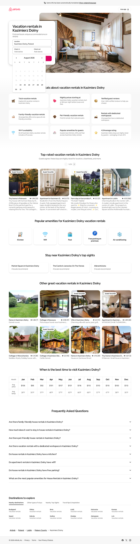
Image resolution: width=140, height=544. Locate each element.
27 (33, 85)
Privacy (27, 540)
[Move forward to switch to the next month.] (41, 58)
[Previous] (66, 164)
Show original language (87, 3)
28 (38, 85)
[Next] (74, 164)
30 (16, 89)
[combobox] (32, 44)
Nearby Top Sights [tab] (52, 503)
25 (25, 85)
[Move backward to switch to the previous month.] (16, 58)
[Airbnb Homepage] (14, 9)
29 (42, 85)
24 (20, 85)
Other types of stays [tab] (34, 503)
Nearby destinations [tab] (16, 503)
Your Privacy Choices (45, 540)
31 (20, 89)
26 (29, 85)
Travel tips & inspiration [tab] (71, 503)
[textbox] (22, 51)
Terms (34, 540)
